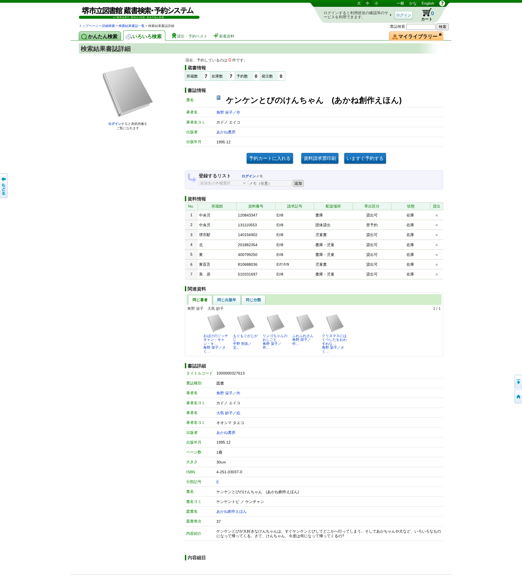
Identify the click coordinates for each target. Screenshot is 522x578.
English (428, 3)
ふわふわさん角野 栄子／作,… (302, 340)
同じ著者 (200, 300)
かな (413, 3)
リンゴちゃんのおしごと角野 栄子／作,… (275, 342)
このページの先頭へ (518, 381)
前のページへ (4, 186)
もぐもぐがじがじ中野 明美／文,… (245, 342)
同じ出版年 (226, 300)
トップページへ (518, 396)
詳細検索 (108, 26)
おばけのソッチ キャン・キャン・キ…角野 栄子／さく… (215, 343)
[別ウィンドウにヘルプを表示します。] (442, 3)
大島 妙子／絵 (228, 413)
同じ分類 (253, 300)
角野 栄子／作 (228, 112)
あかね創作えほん (231, 511)
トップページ (88, 26)
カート (425, 14)
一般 (400, 3)
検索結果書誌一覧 (132, 26)
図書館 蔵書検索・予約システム (136, 11)
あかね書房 (225, 132)
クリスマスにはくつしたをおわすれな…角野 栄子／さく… (334, 343)
